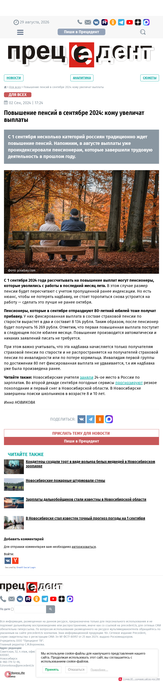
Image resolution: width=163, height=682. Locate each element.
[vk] (96, 22)
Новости (14, 78)
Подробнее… (99, 669)
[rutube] (104, 22)
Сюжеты (149, 78)
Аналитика (82, 78)
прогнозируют (129, 382)
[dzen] (138, 22)
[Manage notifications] (8, 674)
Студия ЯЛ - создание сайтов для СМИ (141, 679)
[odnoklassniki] (113, 22)
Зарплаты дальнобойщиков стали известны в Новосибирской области (86, 499)
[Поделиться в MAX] (109, 419)
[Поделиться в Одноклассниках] (100, 419)
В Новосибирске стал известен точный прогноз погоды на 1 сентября (85, 518)
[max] (146, 22)
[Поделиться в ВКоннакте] (81, 419)
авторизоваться (84, 547)
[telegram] (121, 22)
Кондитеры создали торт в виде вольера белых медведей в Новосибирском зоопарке (90, 463)
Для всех (15, 87)
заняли (86, 377)
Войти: (9, 554)
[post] (88, 22)
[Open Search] (143, 32)
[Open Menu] (20, 32)
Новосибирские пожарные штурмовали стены (65, 480)
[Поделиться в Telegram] (91, 419)
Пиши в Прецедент (81, 31)
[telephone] (79, 22)
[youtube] (129, 22)
